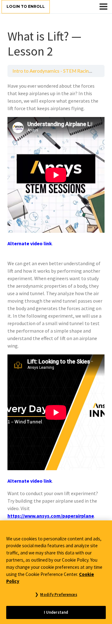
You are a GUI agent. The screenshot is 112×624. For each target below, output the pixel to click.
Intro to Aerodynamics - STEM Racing (51, 71)
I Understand (56, 612)
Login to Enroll (26, 6)
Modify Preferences (58, 594)
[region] (56, 572)
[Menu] (103, 6)
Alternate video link (29, 243)
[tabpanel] (56, 300)
